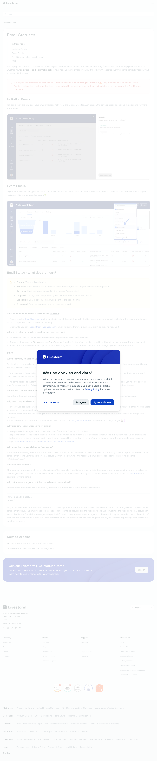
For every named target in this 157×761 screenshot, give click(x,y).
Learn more (49, 402)
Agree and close (102, 402)
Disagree (81, 402)
